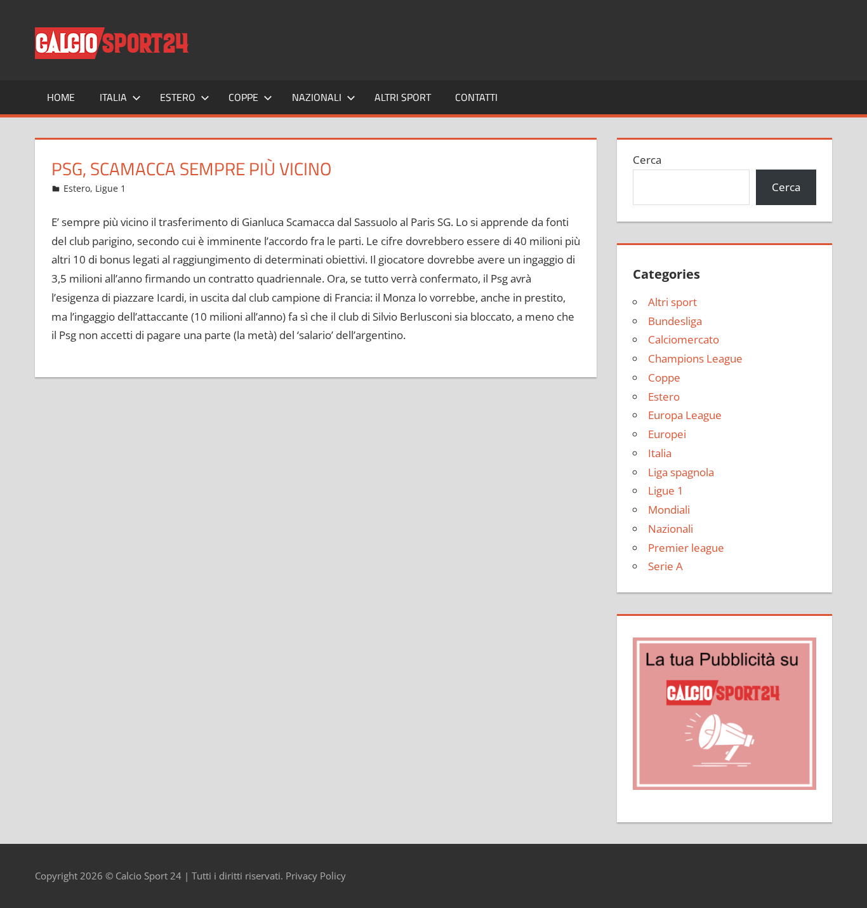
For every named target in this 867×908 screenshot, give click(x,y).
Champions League (695, 358)
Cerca (647, 159)
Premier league (686, 547)
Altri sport (402, 97)
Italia (113, 97)
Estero (177, 97)
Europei (667, 434)
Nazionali (316, 97)
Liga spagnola (681, 472)
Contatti (476, 97)
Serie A (665, 566)
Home (61, 97)
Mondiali (669, 509)
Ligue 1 (110, 188)
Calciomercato (683, 339)
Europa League (685, 415)
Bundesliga (675, 321)
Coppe (243, 97)
